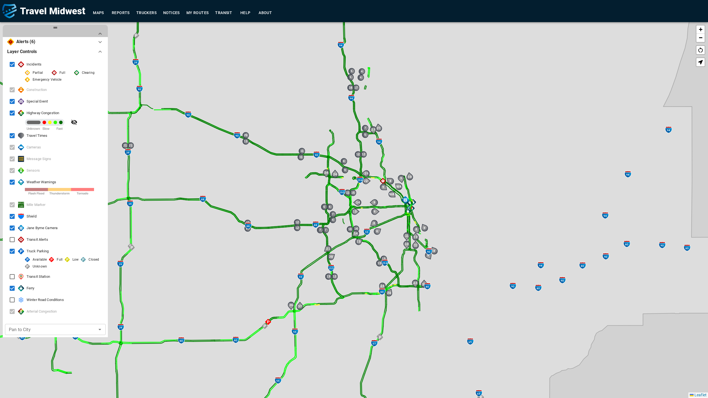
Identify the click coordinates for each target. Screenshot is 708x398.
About (265, 13)
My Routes (197, 13)
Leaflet (700, 395)
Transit (223, 13)
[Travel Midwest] (43, 11)
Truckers (146, 13)
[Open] (100, 329)
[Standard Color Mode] (74, 122)
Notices (171, 13)
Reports (121, 13)
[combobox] (47, 329)
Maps (98, 13)
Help (245, 13)
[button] (413, 202)
